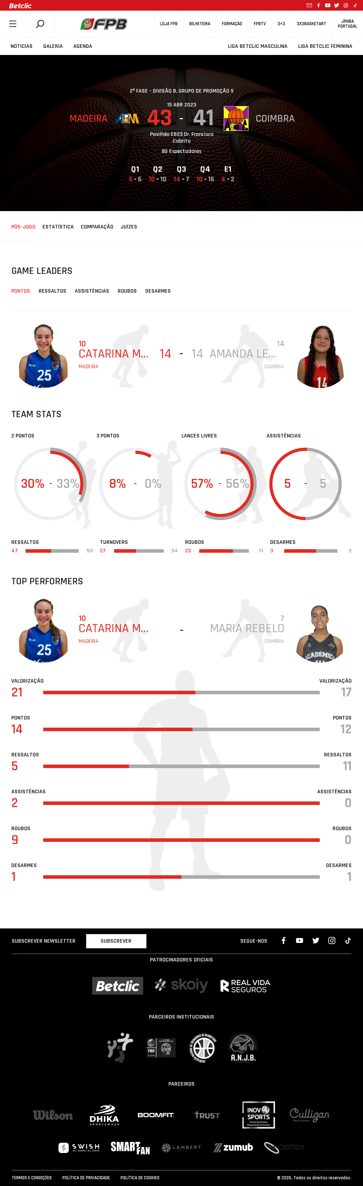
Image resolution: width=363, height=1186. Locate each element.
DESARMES (158, 291)
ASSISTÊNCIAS (92, 291)
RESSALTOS (52, 291)
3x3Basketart (311, 24)
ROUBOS (127, 291)
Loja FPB (169, 24)
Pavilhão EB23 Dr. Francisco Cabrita (181, 137)
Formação (232, 24)
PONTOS (20, 291)
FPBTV (260, 24)
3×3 (281, 24)
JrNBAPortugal (347, 23)
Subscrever (116, 941)
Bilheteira (199, 24)
